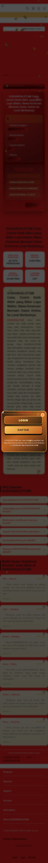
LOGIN (23, 420)
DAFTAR (23, 430)
